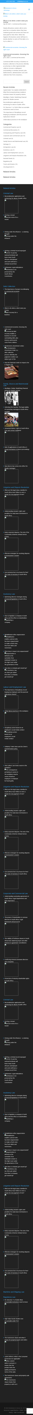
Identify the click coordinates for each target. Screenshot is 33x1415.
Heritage (6, 144)
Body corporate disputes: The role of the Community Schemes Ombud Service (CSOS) (17, 534)
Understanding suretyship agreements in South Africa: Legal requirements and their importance (17, 898)
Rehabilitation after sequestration (15, 634)
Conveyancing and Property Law (13, 133)
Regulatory (6, 161)
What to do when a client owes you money (15, 21)
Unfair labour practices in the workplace (15, 119)
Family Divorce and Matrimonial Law (14, 141)
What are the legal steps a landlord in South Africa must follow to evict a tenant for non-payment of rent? (16, 492)
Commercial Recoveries (19, 24)
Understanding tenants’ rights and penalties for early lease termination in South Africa (16, 513)
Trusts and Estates (9, 164)
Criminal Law (7, 138)
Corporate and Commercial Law (12, 136)
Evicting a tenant (10, 215)
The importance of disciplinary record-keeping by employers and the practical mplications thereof (15, 114)
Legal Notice (14, 1410)
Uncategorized (7, 167)
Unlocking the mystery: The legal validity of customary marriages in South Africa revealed (17, 409)
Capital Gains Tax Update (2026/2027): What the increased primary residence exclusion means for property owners (14, 92)
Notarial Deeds (7, 158)
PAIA (21, 1410)
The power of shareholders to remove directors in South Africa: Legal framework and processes (16, 919)
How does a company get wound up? (16, 668)
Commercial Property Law (11, 127)
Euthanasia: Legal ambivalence (14, 267)
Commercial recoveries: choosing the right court (16, 55)
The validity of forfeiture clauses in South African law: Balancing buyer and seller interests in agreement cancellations (17, 941)
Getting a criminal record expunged (15, 250)
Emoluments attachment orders (14, 346)
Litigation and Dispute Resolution (13, 155)
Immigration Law (8, 147)
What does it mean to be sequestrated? (17, 651)
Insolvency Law (7, 150)
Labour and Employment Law (12, 153)
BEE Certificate (19, 1412)
